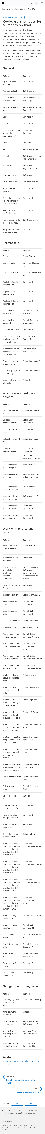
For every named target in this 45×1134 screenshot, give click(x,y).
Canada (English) (7, 1121)
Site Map (4, 1129)
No (31, 1104)
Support (10, 1110)
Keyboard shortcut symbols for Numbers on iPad (21, 1062)
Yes (17, 1104)
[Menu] (42, 3)
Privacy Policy (6, 1128)
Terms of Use (17, 1128)
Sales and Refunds (29, 1128)
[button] (30, 3)
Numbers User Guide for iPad (19, 9)
